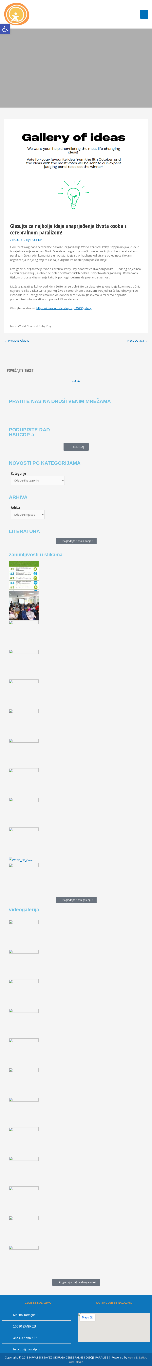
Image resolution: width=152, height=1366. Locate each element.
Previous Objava (16, 340)
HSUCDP (18, 240)
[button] (5, 29)
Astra (131, 1357)
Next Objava (137, 340)
